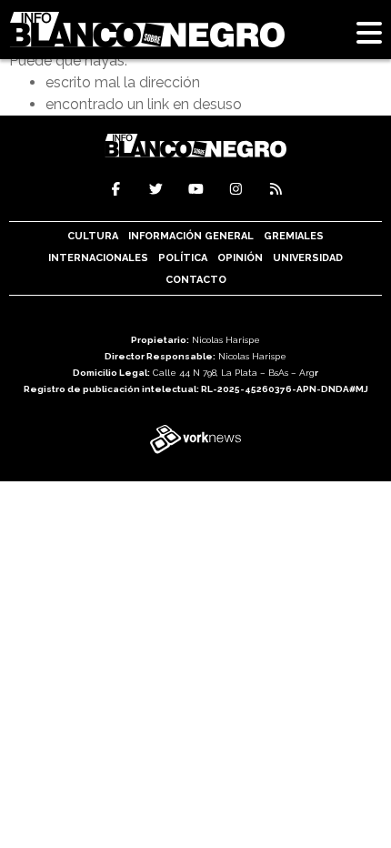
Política (182, 258)
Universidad (308, 258)
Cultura (92, 236)
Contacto (195, 280)
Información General (191, 236)
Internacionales (98, 258)
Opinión (240, 258)
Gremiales (294, 236)
